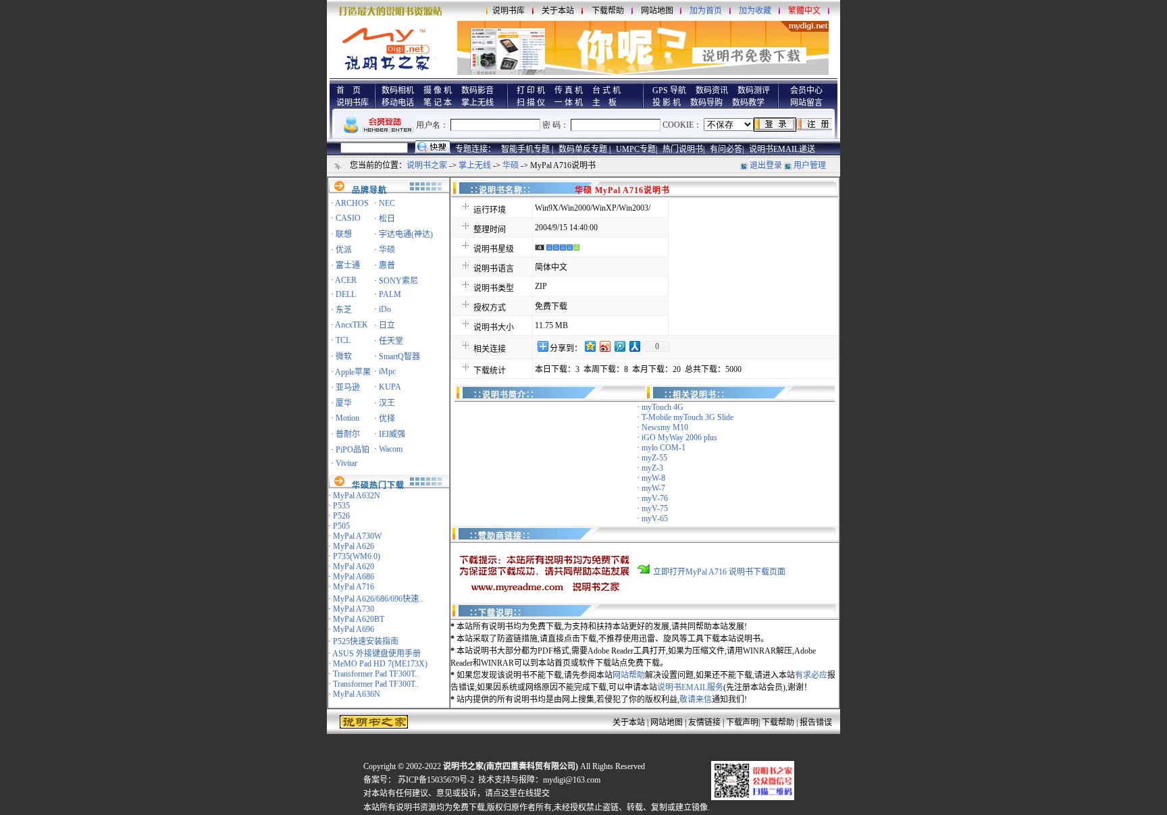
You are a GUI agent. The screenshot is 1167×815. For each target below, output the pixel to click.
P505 (341, 526)
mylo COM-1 (663, 447)
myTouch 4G (662, 407)
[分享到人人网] (634, 346)
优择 (387, 418)
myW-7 (653, 488)
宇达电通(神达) (406, 234)
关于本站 (558, 11)
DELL (346, 294)
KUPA (390, 387)
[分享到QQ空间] (589, 346)
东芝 (344, 310)
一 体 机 (568, 102)
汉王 (387, 403)
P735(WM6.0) (356, 556)
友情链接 (704, 722)
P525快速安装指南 (365, 641)
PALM (390, 294)
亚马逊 (348, 387)
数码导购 (706, 102)
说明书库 (508, 11)
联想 (344, 234)
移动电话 (398, 102)
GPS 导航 (669, 90)
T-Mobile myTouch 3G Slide (687, 417)
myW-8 (653, 478)
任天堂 (391, 341)
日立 (387, 325)
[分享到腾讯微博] (619, 346)
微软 (344, 356)
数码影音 (477, 90)
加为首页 (706, 11)
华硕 (510, 165)
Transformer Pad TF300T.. (376, 674)
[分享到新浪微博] (604, 346)
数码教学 (748, 102)
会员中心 (806, 90)
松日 (387, 219)
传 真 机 (568, 90)
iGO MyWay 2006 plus (679, 437)
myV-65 (655, 518)
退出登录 (766, 165)
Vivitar (346, 463)
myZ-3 (652, 468)
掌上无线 (477, 102)
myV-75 (655, 508)
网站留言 (806, 102)
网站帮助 (629, 675)
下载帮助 (608, 11)
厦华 (344, 403)
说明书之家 (427, 165)
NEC (387, 203)
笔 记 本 (437, 102)
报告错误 (816, 722)
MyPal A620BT (358, 619)
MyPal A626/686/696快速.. (378, 599)
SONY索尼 (398, 281)
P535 (341, 505)
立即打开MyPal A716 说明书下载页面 (719, 572)
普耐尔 (348, 434)
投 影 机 (666, 102)
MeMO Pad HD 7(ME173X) (380, 663)
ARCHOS (352, 203)
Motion (347, 418)
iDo (385, 309)
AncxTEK (351, 325)
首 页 (348, 90)
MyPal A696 (353, 629)
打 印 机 (531, 90)
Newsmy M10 (665, 427)
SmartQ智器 (399, 356)
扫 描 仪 (531, 102)
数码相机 (398, 90)
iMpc (387, 371)
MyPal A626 (353, 546)
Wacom (391, 449)
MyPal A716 (353, 586)
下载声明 (742, 722)
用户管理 (810, 165)
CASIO (348, 218)
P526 (341, 516)
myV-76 (655, 498)
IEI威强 (392, 434)
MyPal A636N (356, 694)
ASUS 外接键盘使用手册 (376, 653)
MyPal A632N (356, 495)
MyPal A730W (357, 536)
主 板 (604, 102)
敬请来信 (695, 699)
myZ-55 (654, 458)
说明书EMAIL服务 (690, 687)
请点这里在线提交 (517, 793)
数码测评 (753, 90)
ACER (346, 280)
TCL (343, 340)
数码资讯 (712, 90)
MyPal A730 (353, 609)
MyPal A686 (353, 576)
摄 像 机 (437, 90)
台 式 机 (606, 90)
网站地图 (657, 11)
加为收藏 (755, 11)
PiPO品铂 (352, 449)
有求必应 (811, 675)
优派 (344, 250)
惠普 (387, 265)
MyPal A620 (353, 566)
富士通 (348, 265)
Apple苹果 (353, 372)
